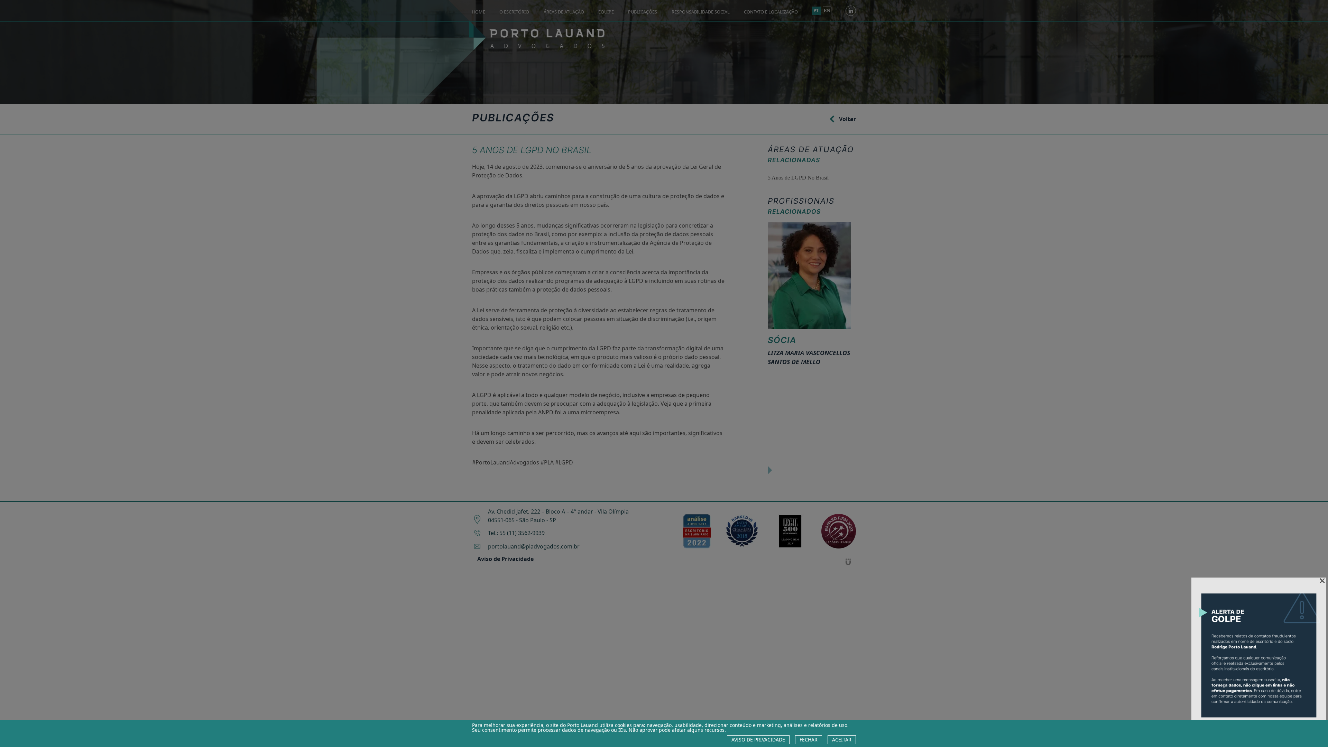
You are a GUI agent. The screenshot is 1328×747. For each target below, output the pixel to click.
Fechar (809, 739)
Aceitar (841, 739)
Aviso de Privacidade (758, 739)
